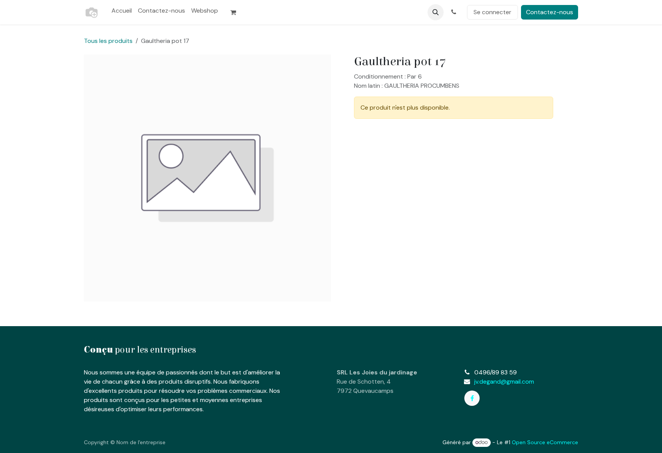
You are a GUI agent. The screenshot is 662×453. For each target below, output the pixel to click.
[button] (436, 12)
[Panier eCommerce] (236, 12)
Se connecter (492, 12)
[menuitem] (121, 10)
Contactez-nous (549, 12)
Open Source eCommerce (545, 442)
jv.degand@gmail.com (504, 382)
